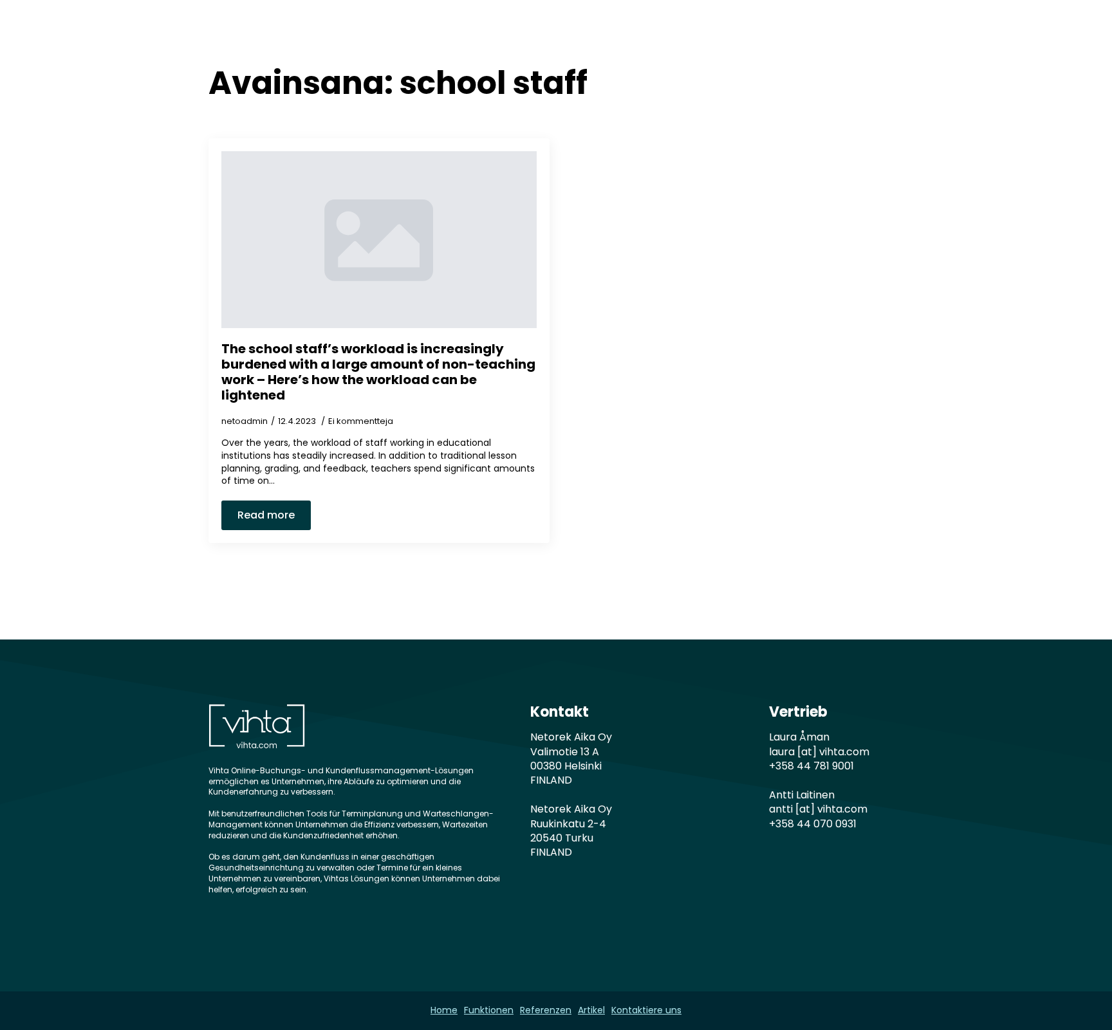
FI (887, 33)
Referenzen (624, 33)
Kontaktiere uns (778, 33)
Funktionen (540, 33)
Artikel (694, 33)
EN (851, 33)
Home (470, 33)
